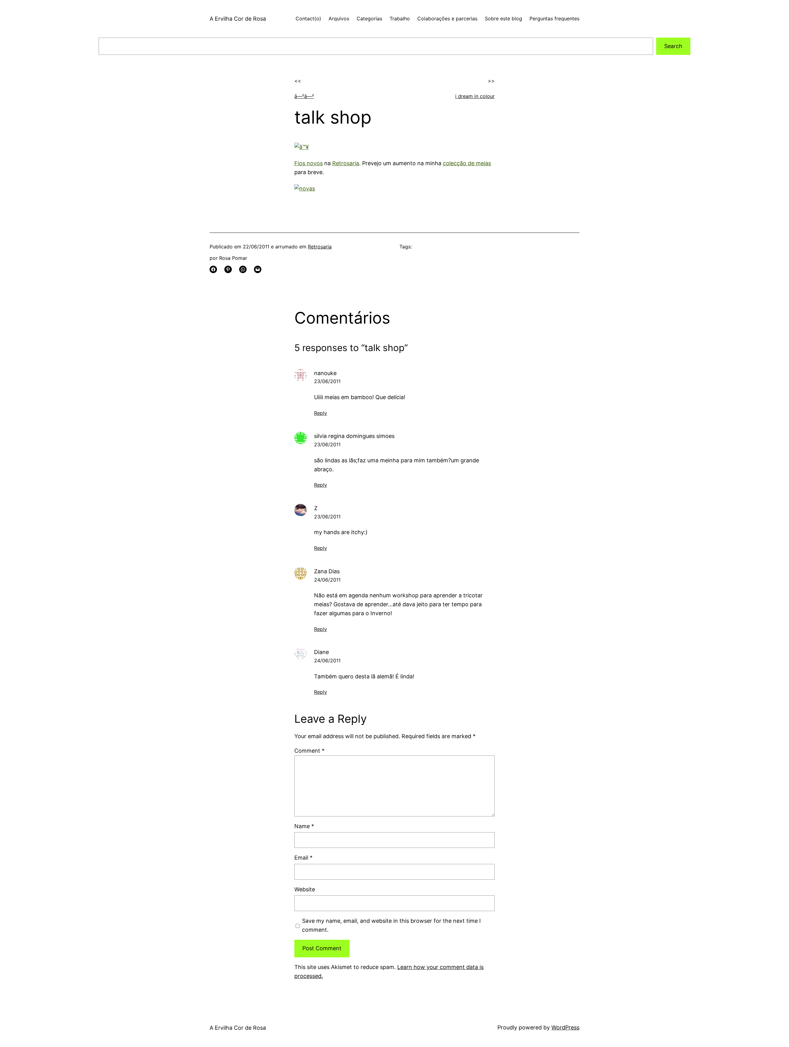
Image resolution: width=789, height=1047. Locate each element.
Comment (309, 750)
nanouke (325, 373)
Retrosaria (345, 163)
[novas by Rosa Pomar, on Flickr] (304, 188)
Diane (321, 652)
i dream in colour (475, 96)
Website (304, 889)
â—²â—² (304, 96)
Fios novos (308, 163)
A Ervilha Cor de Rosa (238, 18)
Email (303, 857)
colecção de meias (467, 163)
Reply (320, 413)
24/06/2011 (327, 580)
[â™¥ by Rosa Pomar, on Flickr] (301, 147)
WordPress (565, 1027)
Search (673, 46)
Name (304, 826)
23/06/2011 (327, 381)
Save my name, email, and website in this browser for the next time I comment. (391, 925)
